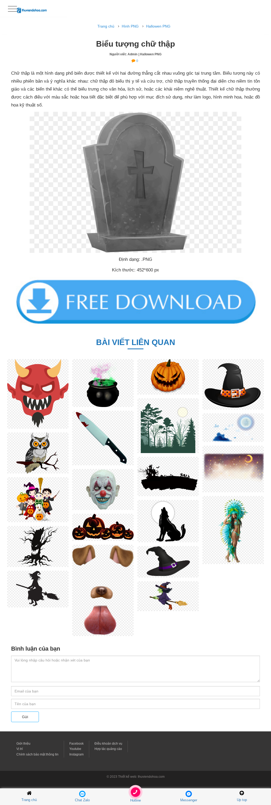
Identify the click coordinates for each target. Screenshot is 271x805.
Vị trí (19, 749)
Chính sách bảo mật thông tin (37, 754)
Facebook (76, 743)
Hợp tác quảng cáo (108, 749)
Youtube (75, 749)
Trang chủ (105, 26)
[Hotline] (135, 793)
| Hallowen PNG (149, 54)
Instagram (76, 754)
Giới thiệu (23, 743)
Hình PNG (130, 26)
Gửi (25, 717)
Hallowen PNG (158, 26)
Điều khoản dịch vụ (108, 743)
